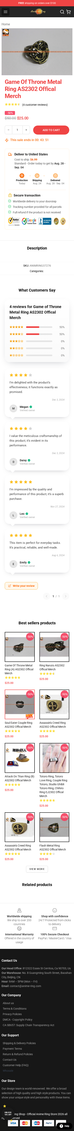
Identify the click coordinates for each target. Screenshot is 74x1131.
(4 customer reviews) (35, 104)
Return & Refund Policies (18, 1054)
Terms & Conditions (14, 1008)
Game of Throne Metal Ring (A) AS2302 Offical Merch (19, 669)
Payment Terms (12, 1048)
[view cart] (68, 11)
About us (8, 1003)
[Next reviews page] (65, 596)
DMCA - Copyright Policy (17, 1019)
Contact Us (9, 1059)
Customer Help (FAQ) (16, 1065)
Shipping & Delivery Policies (19, 1043)
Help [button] (67, 1126)
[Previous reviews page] (46, 596)
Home (6, 24)
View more (37, 869)
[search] (62, 11)
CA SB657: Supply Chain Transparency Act (28, 1025)
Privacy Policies (12, 1014)
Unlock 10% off (8, 1114)
